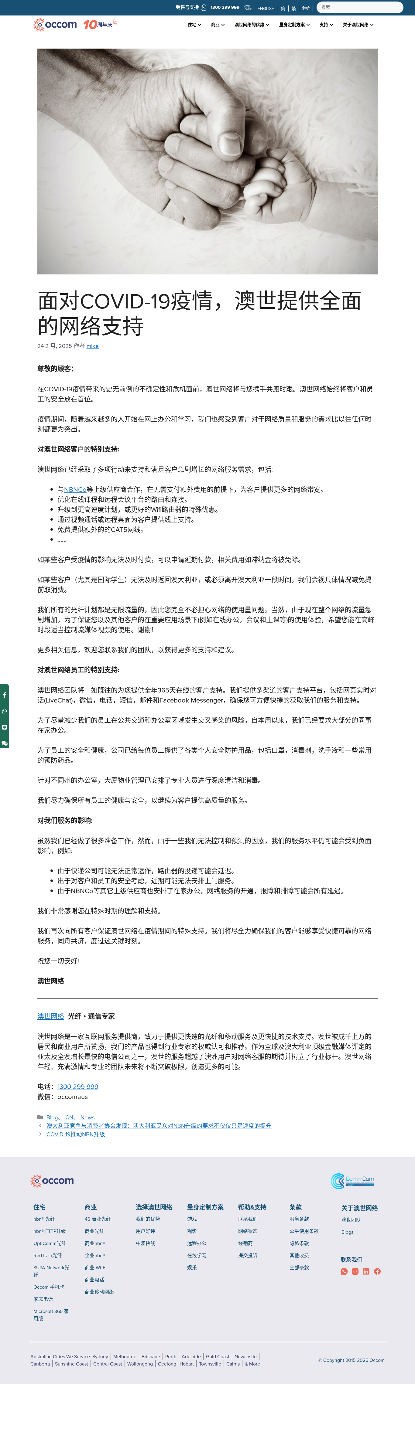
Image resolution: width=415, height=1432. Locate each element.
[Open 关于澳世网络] (372, 25)
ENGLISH (266, 8)
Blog (52, 1117)
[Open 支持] (331, 25)
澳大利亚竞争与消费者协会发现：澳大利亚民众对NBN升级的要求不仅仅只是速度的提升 (159, 1126)
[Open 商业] (223, 25)
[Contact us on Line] (4, 727)
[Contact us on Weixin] (5, 743)
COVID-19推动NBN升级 (75, 1134)
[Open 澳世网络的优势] (267, 25)
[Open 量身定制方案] (308, 25)
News (88, 1117)
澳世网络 (50, 1016)
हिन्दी (306, 8)
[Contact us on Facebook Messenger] (4, 695)
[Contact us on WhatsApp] (4, 711)
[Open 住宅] (199, 25)
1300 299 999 (225, 7)
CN (69, 1117)
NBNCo (75, 489)
